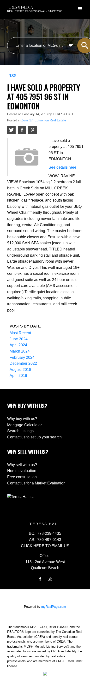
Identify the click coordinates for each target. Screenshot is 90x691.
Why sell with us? (22, 465)
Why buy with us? (22, 419)
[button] (40, 579)
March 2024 (20, 351)
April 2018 (18, 376)
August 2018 (20, 370)
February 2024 (22, 357)
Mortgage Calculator (24, 425)
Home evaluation (21, 471)
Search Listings (20, 431)
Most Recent (20, 333)
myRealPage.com (53, 606)
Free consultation (22, 477)
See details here (62, 167)
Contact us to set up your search (34, 437)
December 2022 (23, 363)
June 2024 (19, 339)
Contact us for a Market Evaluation (36, 483)
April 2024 (18, 345)
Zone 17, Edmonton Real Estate (43, 120)
